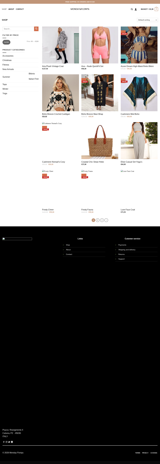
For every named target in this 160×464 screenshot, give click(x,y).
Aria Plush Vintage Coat (53, 66)
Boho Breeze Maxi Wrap (92, 114)
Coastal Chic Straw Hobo (92, 162)
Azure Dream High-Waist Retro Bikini (137, 66)
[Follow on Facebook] (4, 442)
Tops (4, 84)
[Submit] (36, 29)
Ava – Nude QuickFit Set (92, 66)
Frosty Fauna (87, 210)
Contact (20, 9)
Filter (6, 42)
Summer (6, 77)
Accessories (7, 56)
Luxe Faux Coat (128, 210)
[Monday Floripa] (80, 9)
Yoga (4, 93)
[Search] (132, 9)
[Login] (135, 9)
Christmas (7, 60)
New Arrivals (8, 69)
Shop (4, 9)
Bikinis (32, 74)
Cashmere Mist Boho (130, 114)
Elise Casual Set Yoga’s (131, 162)
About (11, 9)
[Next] (106, 220)
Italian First (33, 79)
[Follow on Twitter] (9, 442)
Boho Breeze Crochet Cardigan (56, 114)
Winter (5, 89)
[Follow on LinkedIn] (12, 442)
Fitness (5, 65)
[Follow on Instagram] (6, 442)
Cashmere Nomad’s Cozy (53, 162)
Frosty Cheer (48, 210)
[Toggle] (22, 76)
